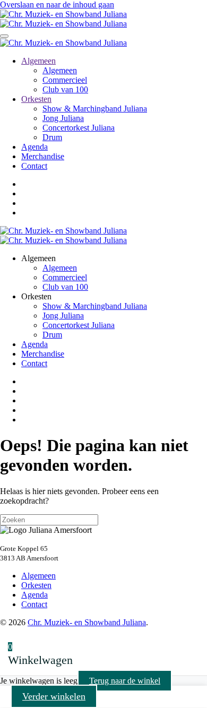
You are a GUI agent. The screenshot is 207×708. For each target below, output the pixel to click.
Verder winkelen (53, 696)
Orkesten (36, 98)
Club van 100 (65, 89)
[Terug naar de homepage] (63, 19)
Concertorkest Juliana (78, 127)
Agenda (34, 146)
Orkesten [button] (36, 296)
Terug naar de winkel (124, 680)
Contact (34, 165)
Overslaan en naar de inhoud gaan (57, 4)
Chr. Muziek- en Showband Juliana (87, 622)
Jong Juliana (63, 118)
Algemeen (38, 60)
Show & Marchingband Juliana (94, 108)
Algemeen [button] (38, 258)
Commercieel (64, 79)
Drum (52, 137)
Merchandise (42, 156)
